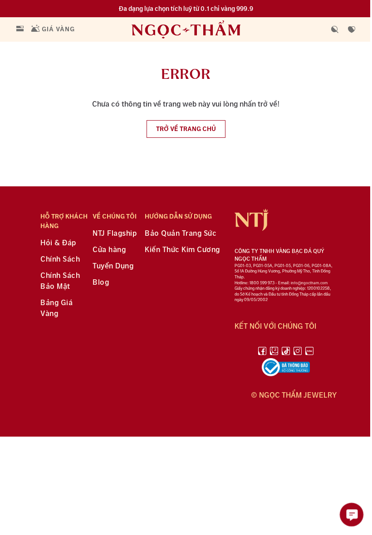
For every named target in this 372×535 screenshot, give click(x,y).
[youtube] (309, 352)
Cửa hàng (109, 250)
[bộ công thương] (286, 369)
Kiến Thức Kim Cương (182, 250)
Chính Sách (60, 259)
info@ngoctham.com (309, 283)
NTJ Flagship (115, 233)
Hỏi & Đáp (58, 243)
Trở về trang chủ (186, 129)
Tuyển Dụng (113, 266)
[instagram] (298, 352)
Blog (101, 282)
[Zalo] (274, 352)
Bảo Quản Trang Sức (180, 233)
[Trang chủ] (204, 29)
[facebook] (262, 352)
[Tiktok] (286, 352)
